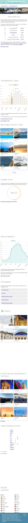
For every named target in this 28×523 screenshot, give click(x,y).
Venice (16, 418)
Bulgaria (17, 512)
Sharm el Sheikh (4, 139)
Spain (3, 500)
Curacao (16, 167)
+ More (14, 172)
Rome (2, 404)
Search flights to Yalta (5, 120)
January (11, 429)
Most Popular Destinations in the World (9, 201)
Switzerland (4, 502)
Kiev (2, 327)
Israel (17, 500)
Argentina (18, 502)
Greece (17, 494)
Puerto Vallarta (4, 153)
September (20, 44)
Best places (3, 421)
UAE (1, 419)
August (7, 43)
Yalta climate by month (5, 275)
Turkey (16, 405)
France (2, 391)
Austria (3, 496)
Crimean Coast (5, 289)
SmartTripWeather (4, 6)
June (17, 44)
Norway (17, 510)
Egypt (3, 512)
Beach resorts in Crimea (7, 296)
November (12, 447)
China (17, 506)
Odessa (17, 327)
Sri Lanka (18, 508)
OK (25, 515)
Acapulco (3, 167)
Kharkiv (17, 340)
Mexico (3, 508)
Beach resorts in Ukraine (7, 303)
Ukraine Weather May (13, 6)
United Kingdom (18, 391)
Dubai (2, 418)
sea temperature (13, 32)
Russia (17, 504)
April (11, 435)
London (17, 390)
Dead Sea (17, 153)
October (11, 445)
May (14, 44)
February (11, 431)
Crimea (3, 293)
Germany (4, 498)
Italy (1, 405)
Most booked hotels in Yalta (6, 118)
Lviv (2, 340)
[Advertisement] (14, 62)
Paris (2, 390)
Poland (17, 498)
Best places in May (4, 46)
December (12, 449)
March (11, 433)
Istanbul (17, 404)
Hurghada (17, 139)
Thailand (17, 496)
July (5, 43)
